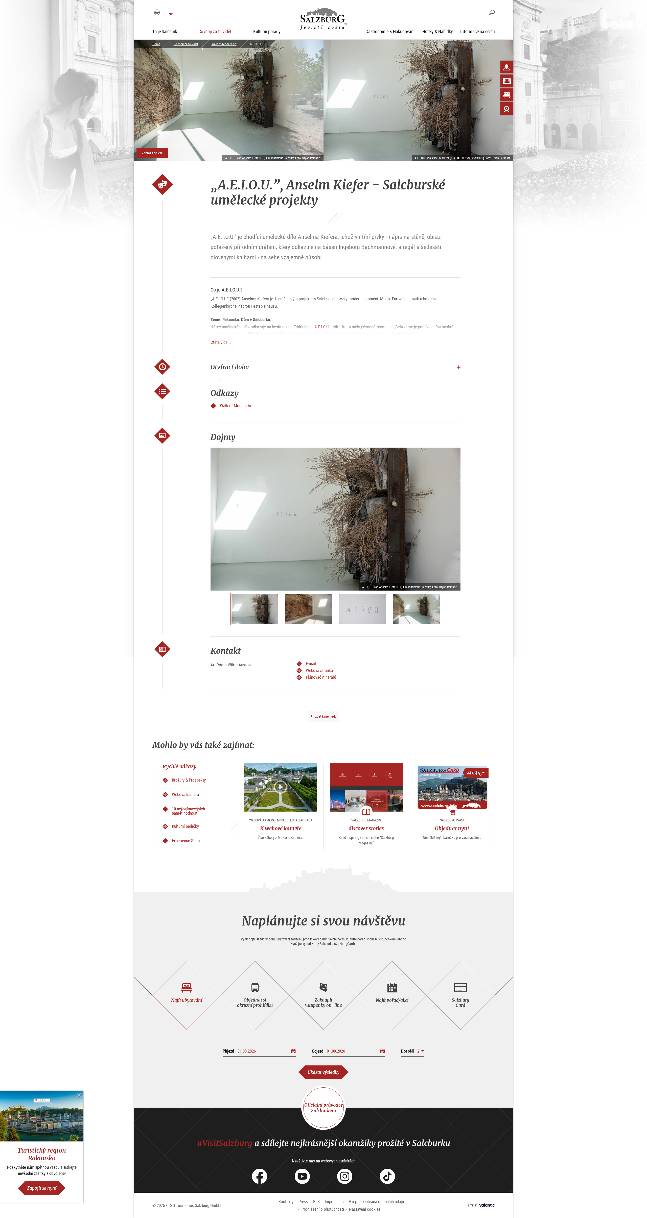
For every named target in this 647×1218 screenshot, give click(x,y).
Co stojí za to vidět (186, 44)
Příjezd (228, 1051)
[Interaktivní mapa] (506, 67)
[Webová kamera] (506, 108)
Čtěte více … (221, 342)
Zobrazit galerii (152, 153)
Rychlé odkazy (179, 766)
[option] (335, 519)
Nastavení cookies (365, 1209)
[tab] (186, 995)
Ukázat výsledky (323, 1072)
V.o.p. (353, 1201)
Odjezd (317, 1051)
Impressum (334, 1201)
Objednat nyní (452, 828)
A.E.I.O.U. (322, 327)
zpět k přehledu (325, 716)
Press (303, 1201)
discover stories (366, 828)
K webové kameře (281, 828)
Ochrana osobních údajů (383, 1201)
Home (156, 44)
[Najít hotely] (506, 94)
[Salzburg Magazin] (506, 81)
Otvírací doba (230, 367)
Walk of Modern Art (224, 44)
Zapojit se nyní (41, 1188)
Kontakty (286, 1201)
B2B (316, 1201)
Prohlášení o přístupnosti (323, 1209)
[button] (412, 1051)
